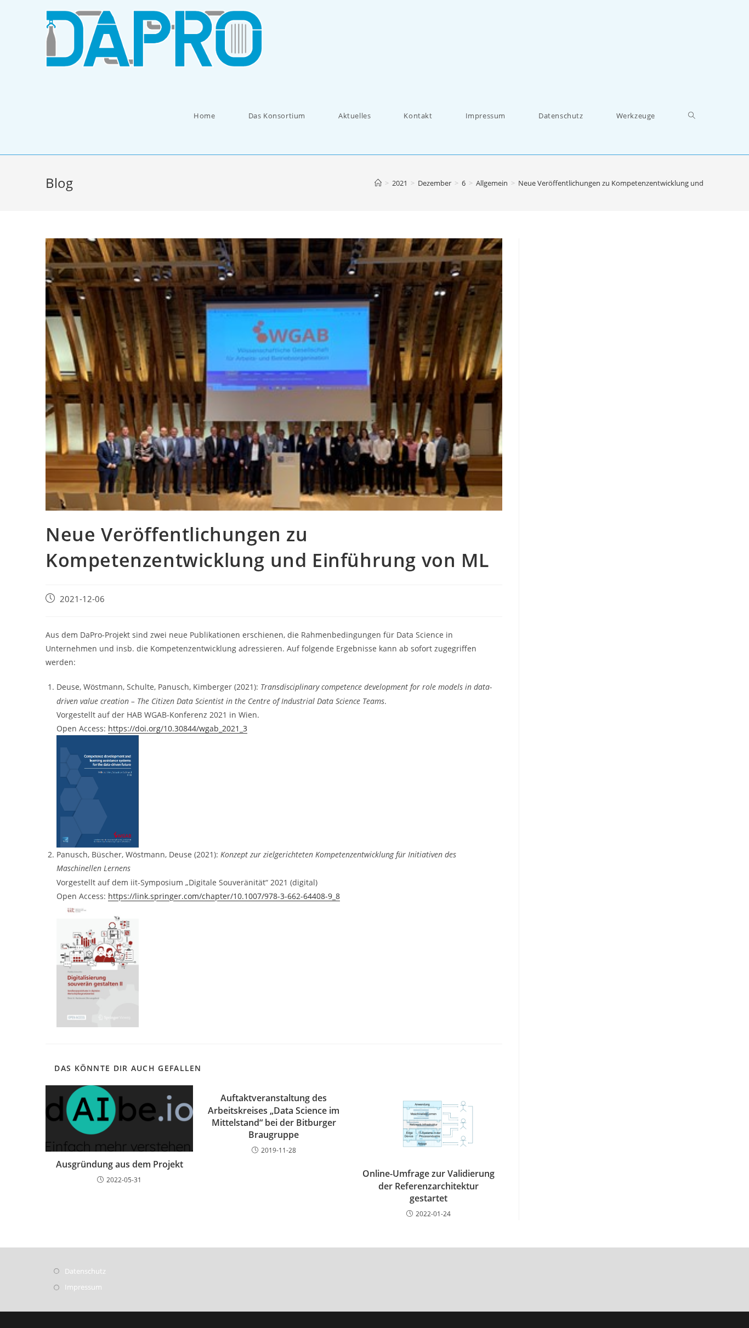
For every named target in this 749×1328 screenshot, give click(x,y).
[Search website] (692, 115)
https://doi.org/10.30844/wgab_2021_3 (177, 728)
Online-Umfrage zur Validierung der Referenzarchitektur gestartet (428, 1185)
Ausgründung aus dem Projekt (119, 1164)
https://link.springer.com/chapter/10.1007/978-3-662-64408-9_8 (224, 896)
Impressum (83, 1287)
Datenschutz (85, 1271)
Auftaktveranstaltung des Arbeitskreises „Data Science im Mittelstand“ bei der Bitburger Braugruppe (273, 1116)
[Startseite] (378, 183)
